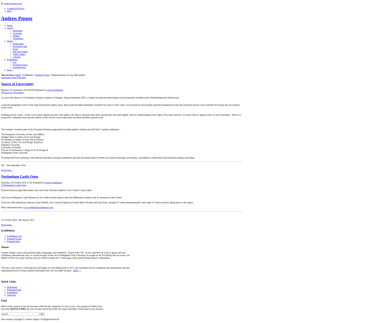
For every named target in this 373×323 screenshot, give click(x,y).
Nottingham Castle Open (19, 176)
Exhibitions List (14, 236)
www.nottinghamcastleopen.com (38, 207)
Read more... (7, 170)
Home (18, 75)
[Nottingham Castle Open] (13, 185)
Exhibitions (12, 292)
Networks (11, 295)
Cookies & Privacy (15, 8)
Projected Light (14, 290)
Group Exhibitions (54, 90)
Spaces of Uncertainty (17, 84)
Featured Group (42, 75)
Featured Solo (13, 241)
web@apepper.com (13, 3)
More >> (77, 270)
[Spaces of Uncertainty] (12, 92)
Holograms (12, 287)
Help (9, 11)
